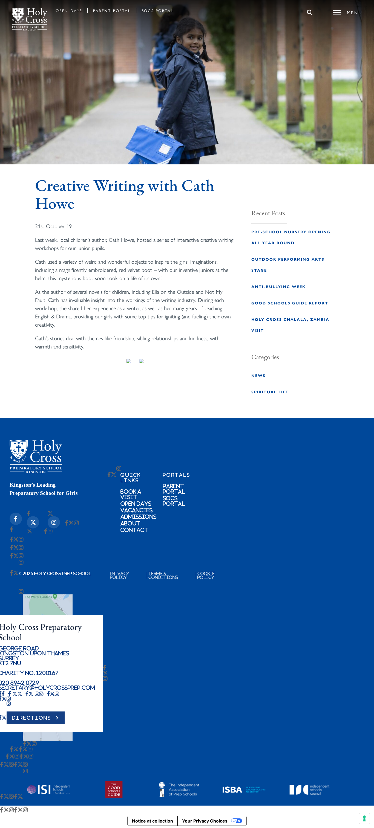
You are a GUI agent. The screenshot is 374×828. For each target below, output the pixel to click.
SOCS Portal (158, 10)
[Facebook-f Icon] (16, 519)
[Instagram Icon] (54, 522)
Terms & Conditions (163, 575)
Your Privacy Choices (205, 821)
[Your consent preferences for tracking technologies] (364, 818)
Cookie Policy (206, 575)
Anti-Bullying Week (278, 286)
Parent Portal (112, 10)
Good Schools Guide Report (289, 303)
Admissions (138, 516)
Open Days (69, 10)
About (130, 523)
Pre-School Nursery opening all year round (291, 237)
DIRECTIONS (31, 718)
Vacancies (136, 510)
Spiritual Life (269, 391)
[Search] (309, 12)
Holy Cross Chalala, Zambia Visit (290, 324)
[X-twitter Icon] (33, 522)
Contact (134, 529)
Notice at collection (152, 821)
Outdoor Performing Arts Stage (287, 264)
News (258, 375)
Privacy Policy (119, 575)
